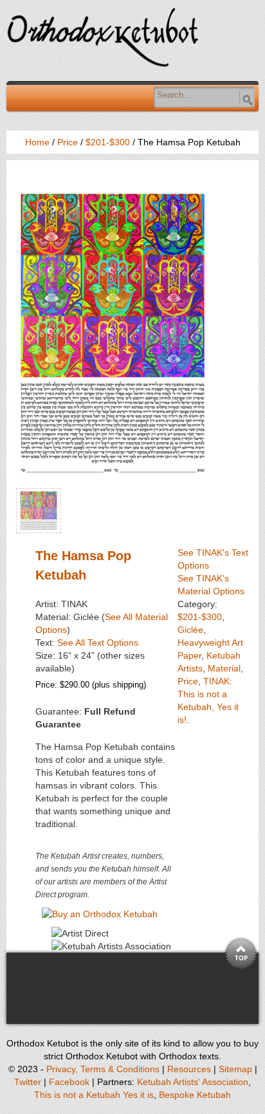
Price (67, 142)
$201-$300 (108, 142)
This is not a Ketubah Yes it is (94, 1095)
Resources (189, 1069)
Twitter (27, 1082)
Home (37, 142)
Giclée (190, 630)
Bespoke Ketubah (195, 1095)
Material (224, 668)
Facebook (69, 1082)
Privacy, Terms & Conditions (103, 1069)
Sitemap (235, 1069)
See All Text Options (97, 642)
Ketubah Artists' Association (192, 1082)
